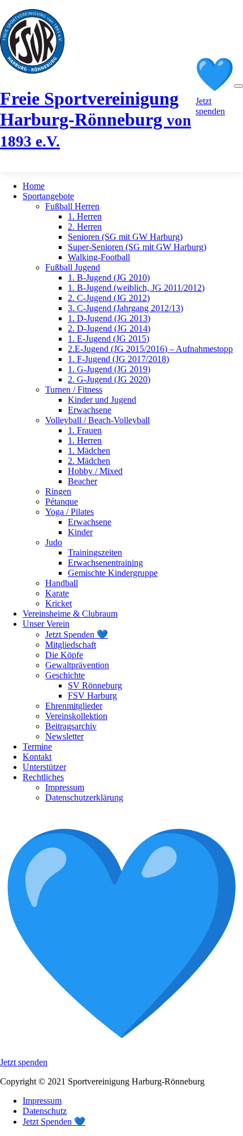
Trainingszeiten (95, 552)
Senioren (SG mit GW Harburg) (125, 237)
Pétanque (61, 501)
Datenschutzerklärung (84, 797)
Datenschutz (45, 1111)
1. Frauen (85, 430)
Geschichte (65, 675)
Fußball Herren (72, 206)
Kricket (58, 603)
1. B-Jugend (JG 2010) (109, 277)
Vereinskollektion (76, 716)
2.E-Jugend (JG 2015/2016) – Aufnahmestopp (150, 349)
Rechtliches (43, 777)
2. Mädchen (89, 461)
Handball (61, 583)
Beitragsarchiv (71, 726)
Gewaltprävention (77, 665)
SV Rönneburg (95, 685)
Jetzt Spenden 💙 (76, 634)
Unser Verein (46, 624)
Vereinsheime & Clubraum (70, 613)
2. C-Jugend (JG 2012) (109, 298)
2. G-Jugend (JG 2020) (109, 379)
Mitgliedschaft (70, 644)
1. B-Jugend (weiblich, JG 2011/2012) (136, 287)
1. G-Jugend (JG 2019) (109, 369)
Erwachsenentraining (105, 562)
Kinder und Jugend (102, 400)
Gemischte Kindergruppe (113, 573)
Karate (57, 593)
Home (34, 186)
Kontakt (37, 756)
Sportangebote (48, 196)
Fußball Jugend (72, 267)
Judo (53, 542)
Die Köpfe (64, 655)
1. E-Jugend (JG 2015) (108, 338)
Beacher (82, 481)
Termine (37, 746)
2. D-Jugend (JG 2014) (109, 328)
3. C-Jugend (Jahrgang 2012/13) (125, 308)
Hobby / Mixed (95, 471)
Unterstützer (44, 767)
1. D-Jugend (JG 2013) (109, 318)
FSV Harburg (92, 695)
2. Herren (85, 226)
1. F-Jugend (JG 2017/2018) (118, 359)
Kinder (80, 532)
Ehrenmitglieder (73, 706)
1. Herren (85, 216)
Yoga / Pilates (69, 512)
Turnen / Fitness (73, 389)
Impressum (64, 787)
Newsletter (64, 736)
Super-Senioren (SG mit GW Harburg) (137, 247)
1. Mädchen (89, 450)
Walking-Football (99, 257)
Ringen (58, 491)
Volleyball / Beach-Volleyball (97, 420)
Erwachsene (89, 410)
